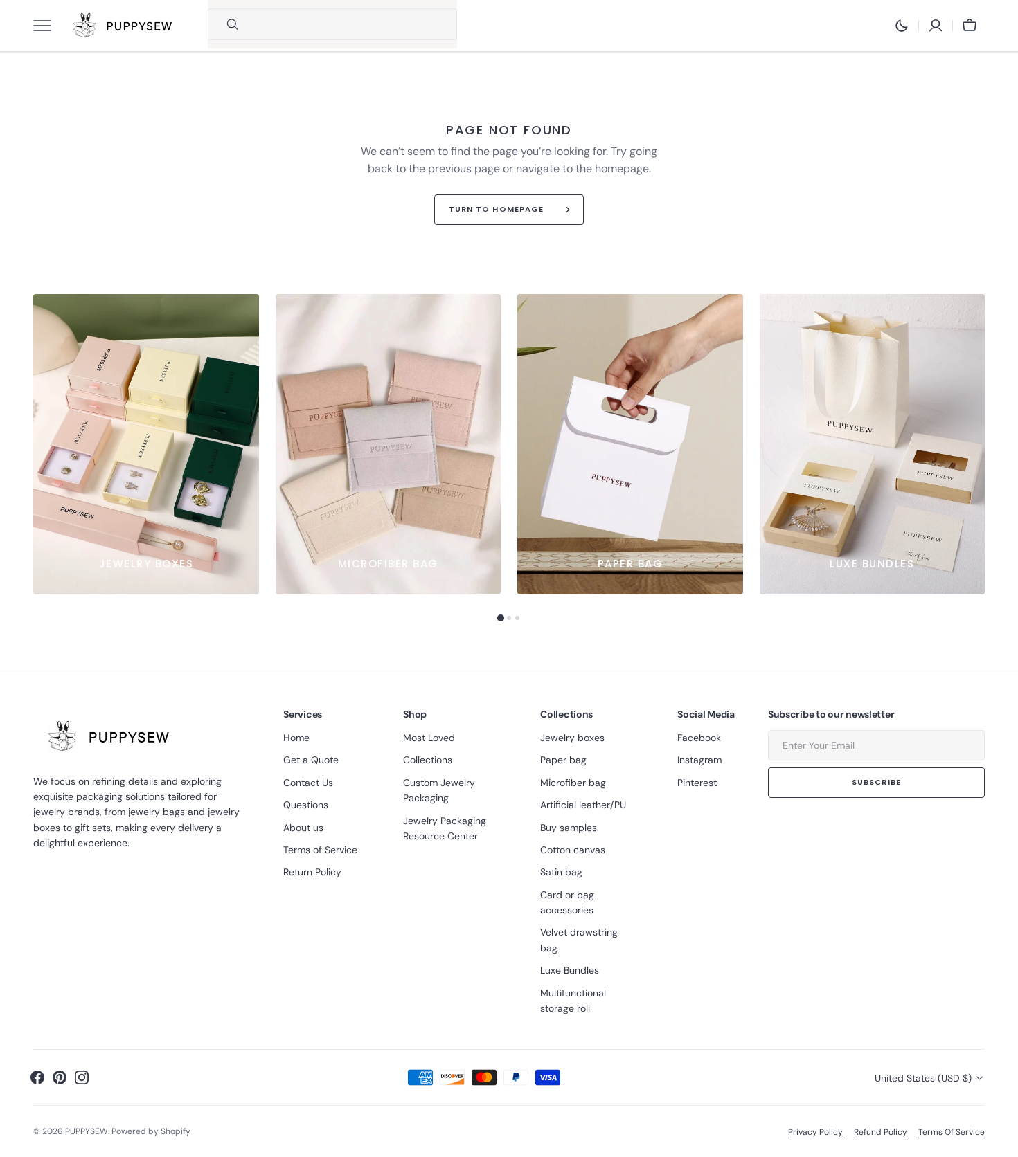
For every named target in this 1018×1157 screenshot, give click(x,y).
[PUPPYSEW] (123, 26)
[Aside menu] (47, 25)
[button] (935, 25)
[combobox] (350, 24)
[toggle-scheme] (901, 25)
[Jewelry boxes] (146, 444)
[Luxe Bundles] (872, 444)
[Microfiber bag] (388, 444)
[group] (146, 444)
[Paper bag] (630, 444)
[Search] (226, 24)
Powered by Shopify (150, 1131)
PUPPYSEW (86, 1131)
